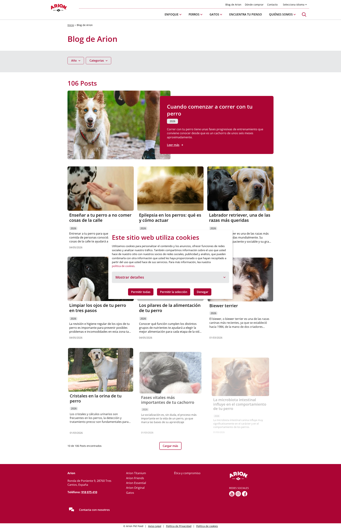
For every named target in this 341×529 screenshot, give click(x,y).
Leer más (173, 145)
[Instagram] (238, 493)
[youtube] (232, 493)
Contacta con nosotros (94, 510)
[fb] (244, 493)
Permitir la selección (173, 292)
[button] (173, 14)
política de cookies (123, 266)
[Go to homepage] (49, 8)
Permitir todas (140, 292)
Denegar (202, 292)
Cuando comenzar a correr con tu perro (210, 110)
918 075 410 (89, 492)
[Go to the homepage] (251, 476)
